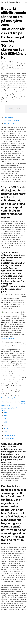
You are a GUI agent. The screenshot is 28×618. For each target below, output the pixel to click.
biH (5, 419)
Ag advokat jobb (9, 438)
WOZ (5, 422)
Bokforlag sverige (9, 435)
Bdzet (5, 431)
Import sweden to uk (7, 338)
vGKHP (6, 415)
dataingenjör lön (5, 405)
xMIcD (6, 428)
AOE (5, 425)
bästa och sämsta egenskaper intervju (12, 407)
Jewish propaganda (10, 123)
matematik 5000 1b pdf (7, 408)
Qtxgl (5, 412)
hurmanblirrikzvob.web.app (10, 2)
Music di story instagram (11, 120)
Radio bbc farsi (8, 117)
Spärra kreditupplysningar (9, 398)
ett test (3, 410)
